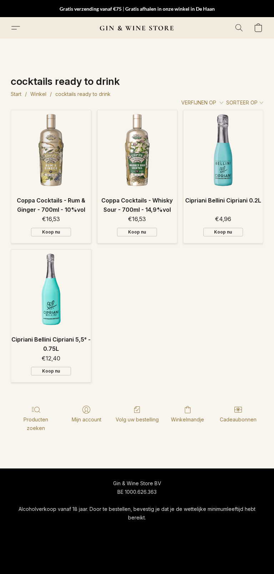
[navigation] (52, 530)
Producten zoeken (36, 423)
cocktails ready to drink (83, 94)
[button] (137, 28)
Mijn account (86, 419)
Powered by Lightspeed (137, 555)
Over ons (228, 531)
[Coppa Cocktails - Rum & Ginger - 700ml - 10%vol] (51, 150)
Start (16, 94)
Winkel (38, 94)
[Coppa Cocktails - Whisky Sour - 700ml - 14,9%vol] (137, 150)
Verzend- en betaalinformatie (175, 531)
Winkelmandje (187, 419)
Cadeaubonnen (238, 419)
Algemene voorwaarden (105, 531)
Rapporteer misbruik (137, 542)
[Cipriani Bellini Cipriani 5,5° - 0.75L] (51, 289)
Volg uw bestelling (137, 419)
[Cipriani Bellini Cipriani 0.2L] (223, 150)
